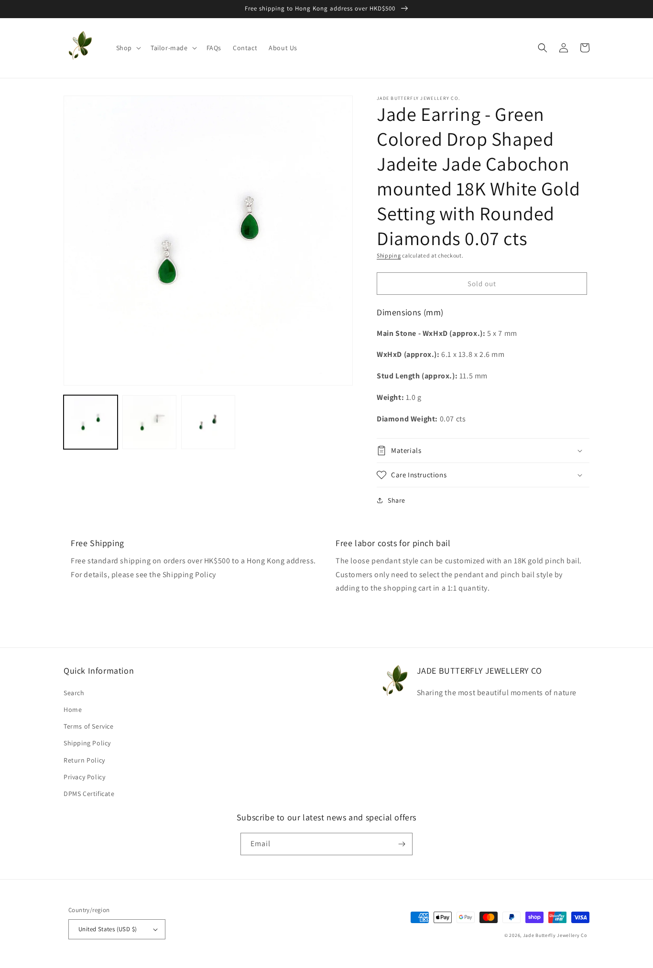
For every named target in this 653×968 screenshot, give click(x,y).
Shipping (389, 255)
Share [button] (396, 500)
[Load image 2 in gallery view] (149, 422)
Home (73, 709)
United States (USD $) (107, 929)
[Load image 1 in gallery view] (91, 422)
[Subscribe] (401, 844)
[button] (127, 48)
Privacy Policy (84, 777)
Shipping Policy (87, 743)
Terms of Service (89, 726)
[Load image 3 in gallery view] (208, 422)
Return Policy (84, 760)
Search (74, 692)
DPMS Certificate (89, 793)
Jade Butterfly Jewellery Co (555, 935)
